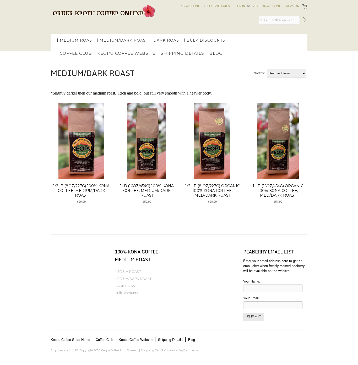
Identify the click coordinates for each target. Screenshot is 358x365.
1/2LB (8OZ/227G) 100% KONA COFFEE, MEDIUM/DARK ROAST (81, 191)
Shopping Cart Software (157, 350)
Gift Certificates (217, 6)
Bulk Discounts (206, 40)
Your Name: (251, 281)
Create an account (265, 6)
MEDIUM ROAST (77, 40)
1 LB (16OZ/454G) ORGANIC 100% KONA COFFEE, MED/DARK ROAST (278, 191)
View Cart (293, 6)
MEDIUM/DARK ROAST (124, 40)
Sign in (240, 6)
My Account (190, 6)
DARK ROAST (167, 40)
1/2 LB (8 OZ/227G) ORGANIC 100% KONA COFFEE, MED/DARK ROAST (212, 191)
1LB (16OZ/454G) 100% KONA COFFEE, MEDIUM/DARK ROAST (147, 191)
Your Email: (251, 298)
